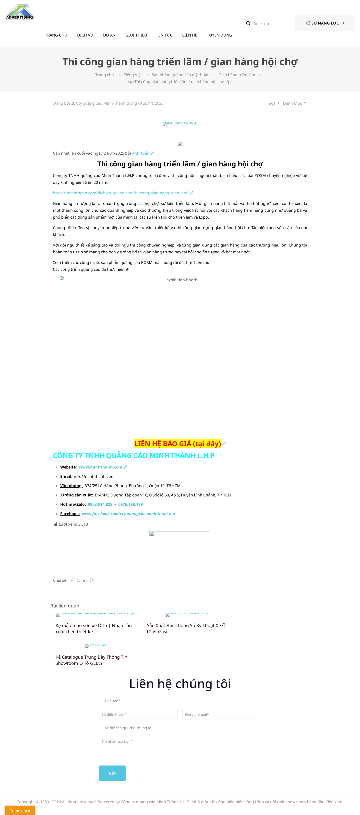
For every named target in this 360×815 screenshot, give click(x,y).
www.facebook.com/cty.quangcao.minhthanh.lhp (128, 513)
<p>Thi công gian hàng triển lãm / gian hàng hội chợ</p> (180, 81)
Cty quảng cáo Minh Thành (101, 103)
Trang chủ (104, 74)
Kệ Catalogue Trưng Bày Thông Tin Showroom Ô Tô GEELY (91, 660)
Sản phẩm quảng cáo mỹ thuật (180, 74)
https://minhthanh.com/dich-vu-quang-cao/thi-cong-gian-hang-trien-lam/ (121, 193)
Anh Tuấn (140, 153)
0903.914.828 (100, 504)
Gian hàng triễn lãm (236, 74)
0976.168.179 (130, 504)
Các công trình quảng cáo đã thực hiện (89, 269)
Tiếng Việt (133, 74)
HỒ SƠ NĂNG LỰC (321, 23)
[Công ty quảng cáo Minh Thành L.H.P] (19, 11)
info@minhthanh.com (94, 476)
